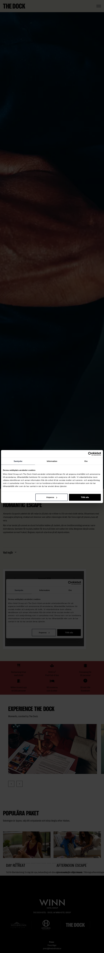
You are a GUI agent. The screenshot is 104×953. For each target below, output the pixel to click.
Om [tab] (86, 461)
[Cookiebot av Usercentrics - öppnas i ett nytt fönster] (90, 454)
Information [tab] (52, 461)
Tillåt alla (85, 497)
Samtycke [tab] (18, 461)
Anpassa (50, 497)
